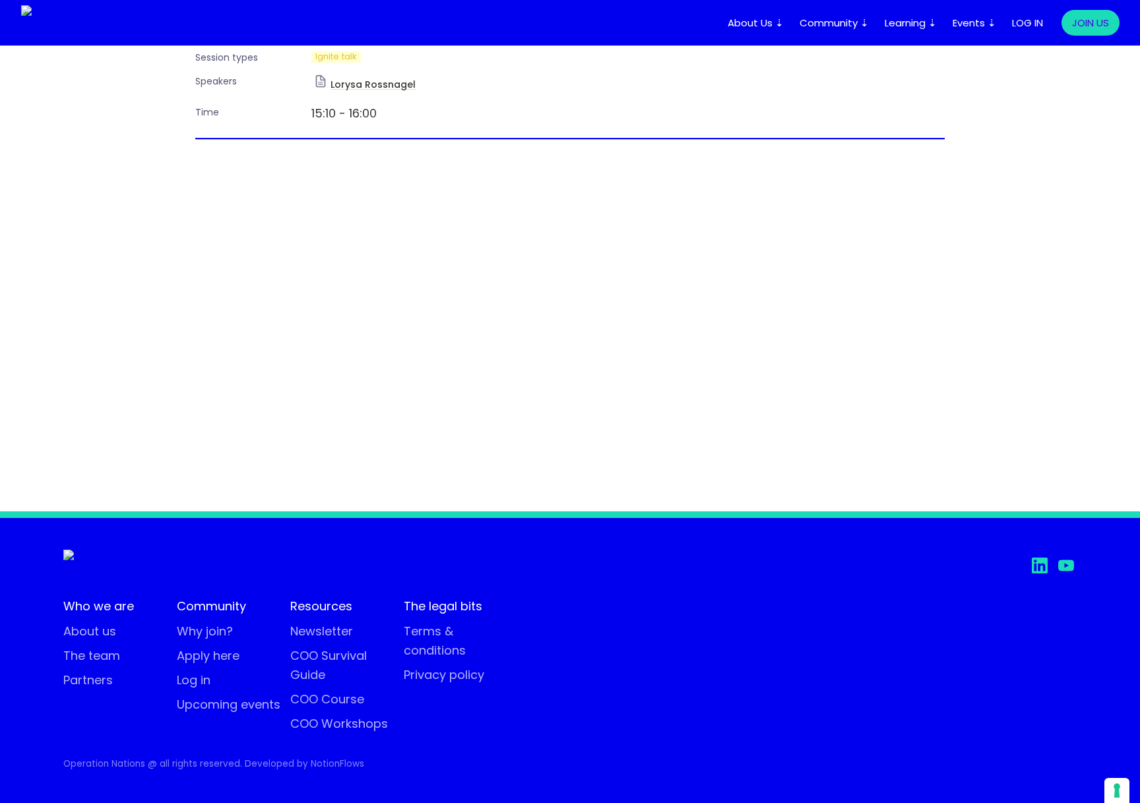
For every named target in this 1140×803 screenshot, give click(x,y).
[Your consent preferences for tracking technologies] (1116, 790)
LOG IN (1027, 23)
